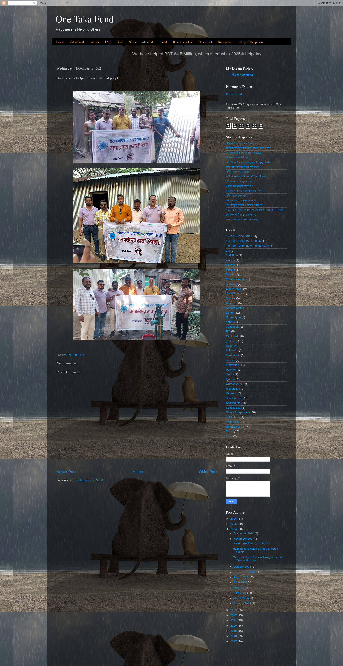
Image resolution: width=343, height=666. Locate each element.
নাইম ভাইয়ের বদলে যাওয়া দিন (239, 143)
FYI (68, 354)
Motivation (232, 364)
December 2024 (244, 533)
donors (230, 321)
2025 (234, 523)
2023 (234, 610)
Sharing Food (234, 398)
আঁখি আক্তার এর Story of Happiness (246, 176)
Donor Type (233, 317)
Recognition (225, 42)
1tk (228, 250)
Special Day (233, 407)
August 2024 (242, 577)
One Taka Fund (84, 18)
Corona (230, 298)
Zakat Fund (77, 42)
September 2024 (244, 572)
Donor (230, 312)
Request (231, 393)
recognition (233, 388)
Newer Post (66, 472)
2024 (234, 529)
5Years (230, 264)
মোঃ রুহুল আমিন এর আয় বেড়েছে (241, 214)
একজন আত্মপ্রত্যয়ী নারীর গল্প (239, 186)
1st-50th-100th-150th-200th (243, 241)
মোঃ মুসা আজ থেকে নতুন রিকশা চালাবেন (244, 190)
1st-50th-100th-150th (239, 236)
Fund (164, 42)
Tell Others (233, 417)
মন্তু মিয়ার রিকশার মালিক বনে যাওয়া (242, 167)
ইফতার (229, 436)
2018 (234, 636)
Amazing (231, 284)
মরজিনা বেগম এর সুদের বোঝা (239, 181)
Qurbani (231, 379)
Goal (120, 42)
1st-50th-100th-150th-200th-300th (247, 245)
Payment (231, 369)
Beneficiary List (183, 42)
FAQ (108, 42)
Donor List (205, 42)
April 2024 (240, 592)
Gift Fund (78, 354)
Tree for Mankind (241, 74)
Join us (94, 42)
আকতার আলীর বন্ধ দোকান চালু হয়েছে (243, 152)
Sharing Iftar (234, 402)
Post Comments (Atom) (88, 480)
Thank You (233, 421)
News (132, 42)
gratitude (231, 341)
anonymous (233, 288)
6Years (230, 269)
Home (60, 42)
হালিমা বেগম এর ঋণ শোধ (237, 171)
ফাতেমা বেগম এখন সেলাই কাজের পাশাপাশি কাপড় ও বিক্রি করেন (255, 209)
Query (230, 374)
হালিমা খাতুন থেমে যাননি (237, 195)
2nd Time (232, 255)
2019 (234, 630)
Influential (232, 350)
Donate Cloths (235, 307)
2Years (230, 260)
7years (230, 274)
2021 (234, 620)
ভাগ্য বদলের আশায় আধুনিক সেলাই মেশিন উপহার (248, 148)
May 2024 (240, 587)
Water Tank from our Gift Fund (252, 543)
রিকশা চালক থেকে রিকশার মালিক (241, 200)
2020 (234, 625)
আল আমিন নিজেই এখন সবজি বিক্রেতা (243, 219)
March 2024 (242, 598)
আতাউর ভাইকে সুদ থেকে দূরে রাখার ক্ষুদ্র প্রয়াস (248, 162)
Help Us (231, 345)
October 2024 (243, 566)
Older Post (208, 472)
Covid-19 (231, 303)
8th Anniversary (236, 279)
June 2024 (241, 582)
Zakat (229, 431)
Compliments (234, 293)
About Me (148, 42)
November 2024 (244, 538)
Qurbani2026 (234, 383)
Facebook (232, 326)
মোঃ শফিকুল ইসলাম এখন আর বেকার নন (244, 205)
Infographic (233, 355)
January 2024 (243, 603)
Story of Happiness (251, 42)
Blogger (194, 657)
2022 (234, 615)
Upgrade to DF (235, 426)
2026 (234, 518)
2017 (234, 641)
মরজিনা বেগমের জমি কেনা (237, 157)
